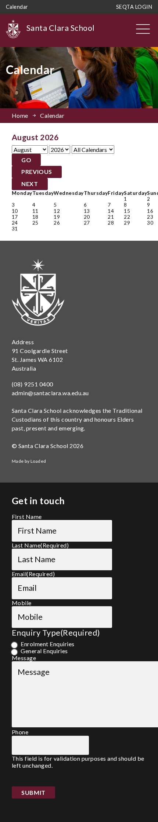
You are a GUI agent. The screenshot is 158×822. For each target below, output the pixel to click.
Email (33, 573)
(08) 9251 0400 (32, 384)
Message (24, 657)
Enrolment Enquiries (47, 643)
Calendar (17, 7)
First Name (27, 516)
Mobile (22, 602)
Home (20, 115)
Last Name (40, 545)
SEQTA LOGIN (134, 7)
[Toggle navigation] (143, 29)
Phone (20, 731)
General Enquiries (44, 650)
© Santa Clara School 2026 (47, 445)
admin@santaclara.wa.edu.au (50, 392)
